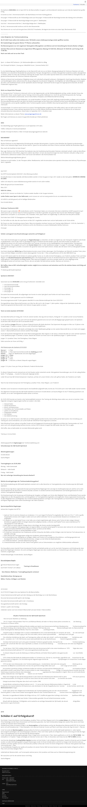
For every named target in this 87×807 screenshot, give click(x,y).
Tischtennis (76, 4)
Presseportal (5, 798)
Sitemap (39, 806)
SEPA (3, 793)
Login (3, 803)
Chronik (4, 795)
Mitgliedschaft (5, 792)
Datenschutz (33, 806)
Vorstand (4, 796)
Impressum (27, 806)
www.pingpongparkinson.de (33, 114)
